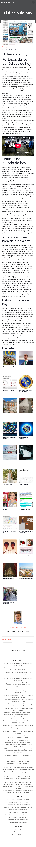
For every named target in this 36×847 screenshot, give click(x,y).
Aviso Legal (18, 829)
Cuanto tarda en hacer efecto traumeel (18, 799)
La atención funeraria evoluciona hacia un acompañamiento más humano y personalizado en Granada (18, 763)
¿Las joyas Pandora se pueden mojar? (18, 740)
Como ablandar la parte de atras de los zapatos (18, 815)
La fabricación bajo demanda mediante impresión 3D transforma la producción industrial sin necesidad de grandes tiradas (18, 714)
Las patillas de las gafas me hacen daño (18, 802)
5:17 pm (20, 49)
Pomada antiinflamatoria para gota (18, 822)
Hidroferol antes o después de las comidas (18, 804)
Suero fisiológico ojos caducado (18, 812)
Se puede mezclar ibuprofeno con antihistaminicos (18, 807)
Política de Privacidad (18, 834)
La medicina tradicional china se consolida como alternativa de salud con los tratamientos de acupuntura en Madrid (18, 757)
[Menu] (33, 2)
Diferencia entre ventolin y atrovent (18, 817)
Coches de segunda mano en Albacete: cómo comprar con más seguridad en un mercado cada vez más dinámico (18, 727)
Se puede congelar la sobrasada (18, 809)
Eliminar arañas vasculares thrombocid (18, 819)
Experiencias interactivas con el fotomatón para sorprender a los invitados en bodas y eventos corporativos (18, 674)
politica (7, 47)
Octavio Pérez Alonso (9, 49)
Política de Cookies (18, 832)
